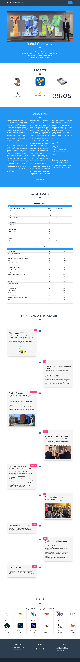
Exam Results (45, 2)
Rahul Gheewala (15, 3)
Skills (70, 2)
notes (39, 127)
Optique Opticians (21, 476)
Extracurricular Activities (59, 2)
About (38, 2)
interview (17, 161)
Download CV (40, 179)
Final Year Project (11, 251)
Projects (31, 2)
